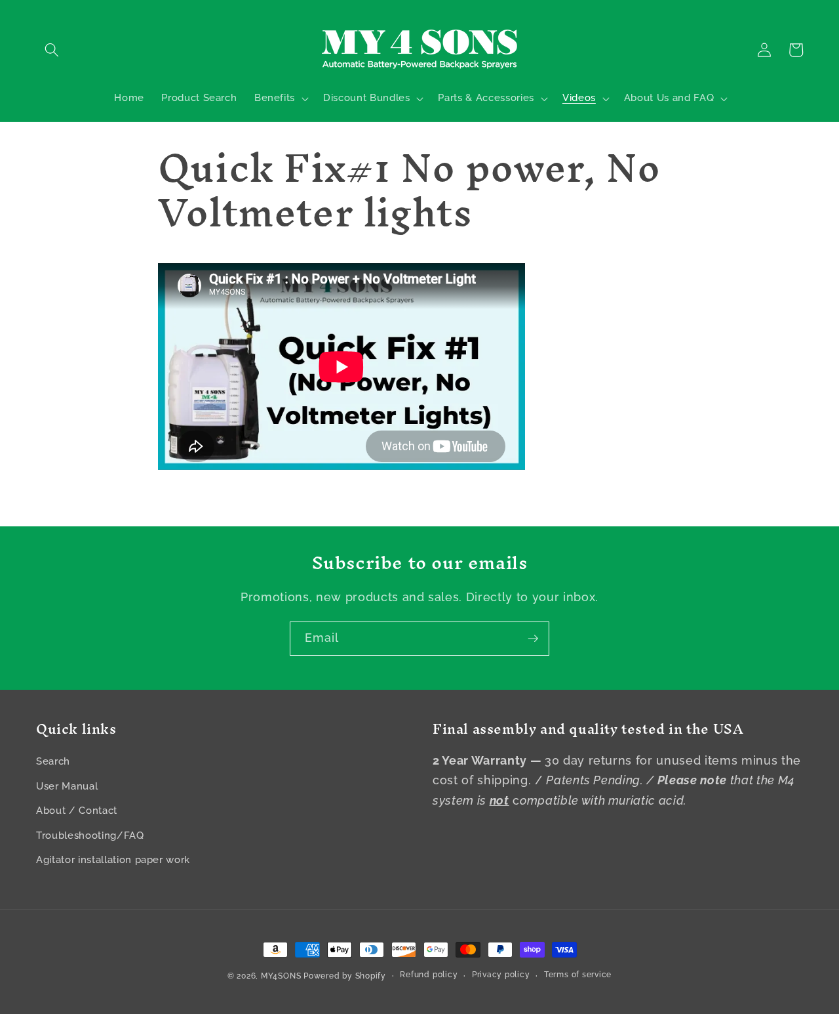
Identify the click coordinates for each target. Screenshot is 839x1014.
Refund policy (429, 974)
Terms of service (578, 974)
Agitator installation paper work (113, 860)
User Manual (67, 786)
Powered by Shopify (344, 976)
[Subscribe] (533, 639)
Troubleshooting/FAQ (90, 835)
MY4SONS (281, 976)
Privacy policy (501, 974)
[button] (52, 50)
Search (53, 761)
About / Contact (76, 810)
